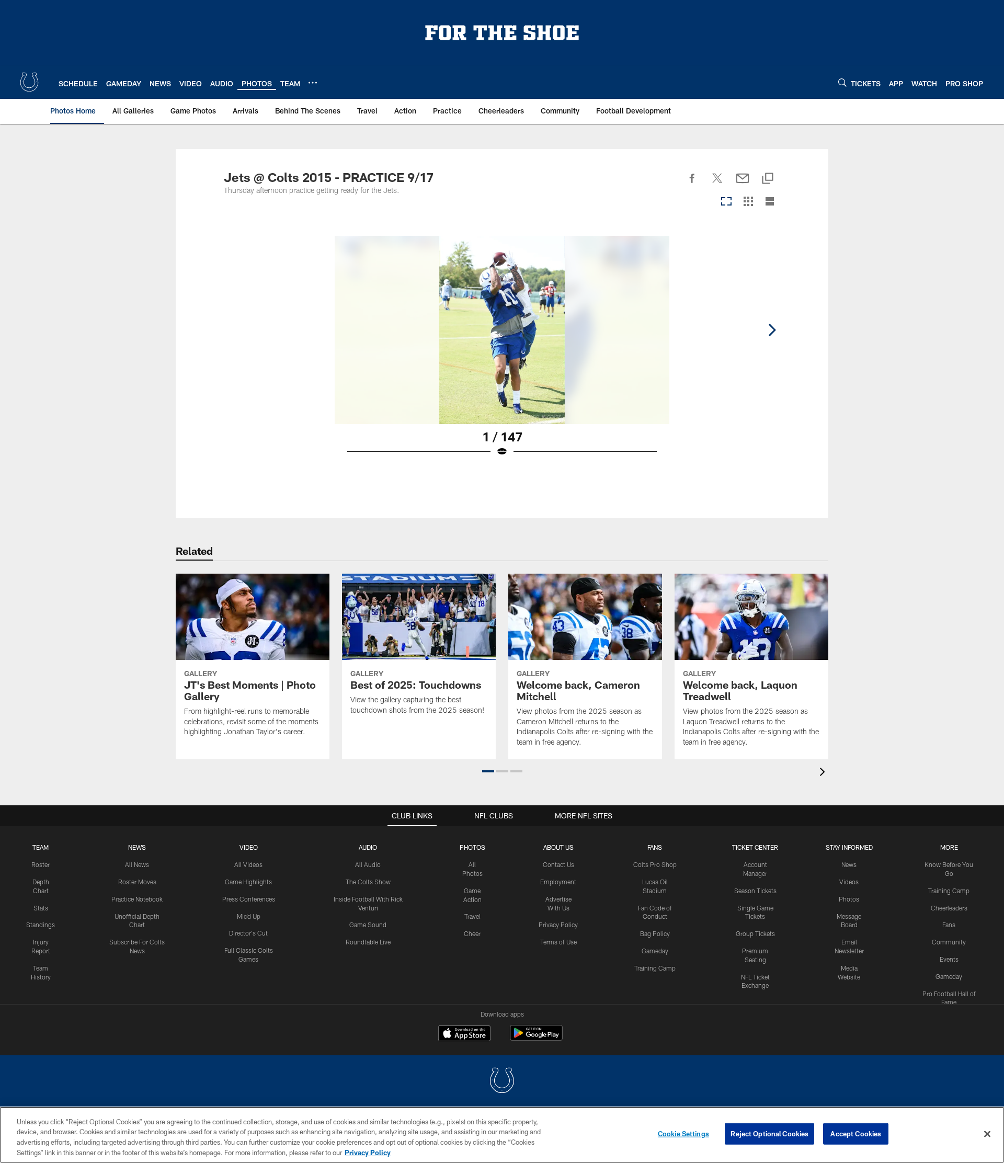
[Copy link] (767, 179)
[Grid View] (748, 202)
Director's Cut (248, 933)
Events (949, 959)
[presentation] (824, 773)
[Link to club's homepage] (29, 82)
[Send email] (742, 184)
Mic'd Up (248, 916)
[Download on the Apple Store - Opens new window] (464, 1034)
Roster (40, 864)
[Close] (987, 1133)
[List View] (769, 202)
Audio (368, 847)
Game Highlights (248, 881)
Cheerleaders (949, 907)
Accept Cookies (855, 1134)
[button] (488, 771)
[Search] (842, 82)
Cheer (472, 933)
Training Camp (655, 968)
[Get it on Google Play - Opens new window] (536, 1038)
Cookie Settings (683, 1134)
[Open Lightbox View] (502, 353)
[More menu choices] (313, 82)
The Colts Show (368, 881)
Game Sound (367, 924)
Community (949, 941)
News (137, 847)
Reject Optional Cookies (769, 1134)
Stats (40, 907)
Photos (472, 847)
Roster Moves (137, 881)
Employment (558, 881)
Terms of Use (558, 941)
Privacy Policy (558, 924)
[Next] (772, 330)
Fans (948, 924)
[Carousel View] (726, 202)
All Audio (368, 864)
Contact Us (558, 864)
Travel (472, 916)
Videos (849, 881)
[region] (502, 1135)
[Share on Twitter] (717, 184)
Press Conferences (248, 899)
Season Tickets (755, 890)
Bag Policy (655, 933)
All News (137, 864)
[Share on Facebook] (692, 184)
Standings (40, 924)
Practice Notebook (137, 899)
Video (248, 847)
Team (40, 847)
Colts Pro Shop (655, 864)
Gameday (655, 950)
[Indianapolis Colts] (502, 1082)
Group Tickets (755, 933)
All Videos (248, 864)
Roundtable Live (368, 941)
